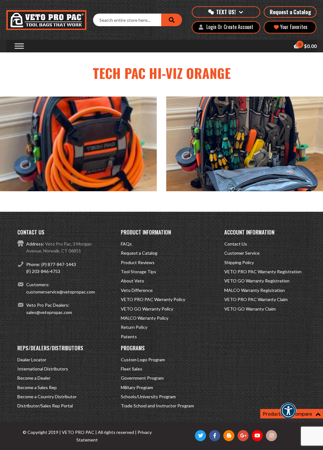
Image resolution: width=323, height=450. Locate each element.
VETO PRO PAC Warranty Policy (153, 299)
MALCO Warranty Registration (254, 290)
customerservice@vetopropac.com (60, 291)
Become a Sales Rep (37, 387)
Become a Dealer (33, 378)
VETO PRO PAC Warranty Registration (263, 271)
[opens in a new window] (200, 436)
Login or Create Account (229, 27)
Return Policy (134, 327)
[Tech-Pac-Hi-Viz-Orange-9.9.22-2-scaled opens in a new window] (244, 189)
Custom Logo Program (143, 359)
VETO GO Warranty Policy (147, 308)
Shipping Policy (239, 262)
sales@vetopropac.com (49, 312)
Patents (129, 336)
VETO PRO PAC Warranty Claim (256, 299)
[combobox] (127, 20)
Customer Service (242, 253)
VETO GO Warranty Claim (250, 308)
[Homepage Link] (49, 20)
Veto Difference (137, 290)
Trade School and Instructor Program (157, 405)
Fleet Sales (131, 368)
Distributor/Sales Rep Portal (45, 405)
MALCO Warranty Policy (144, 318)
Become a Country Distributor (47, 396)
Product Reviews (138, 262)
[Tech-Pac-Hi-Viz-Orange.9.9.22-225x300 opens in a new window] (78, 189)
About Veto (132, 280)
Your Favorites (293, 27)
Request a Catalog (290, 12)
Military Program (137, 387)
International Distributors (42, 368)
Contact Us (235, 243)
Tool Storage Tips (138, 271)
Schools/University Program (148, 396)
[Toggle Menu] (19, 46)
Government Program (142, 378)
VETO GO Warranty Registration (257, 280)
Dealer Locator (31, 359)
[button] (288, 415)
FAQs (126, 243)
